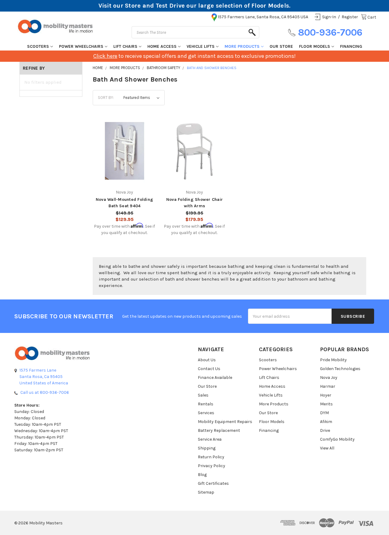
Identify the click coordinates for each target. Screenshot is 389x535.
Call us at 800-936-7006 (44, 392)
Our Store (281, 46)
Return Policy (211, 457)
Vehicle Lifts (201, 46)
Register (350, 16)
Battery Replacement (219, 430)
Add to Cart (124, 160)
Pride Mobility (333, 359)
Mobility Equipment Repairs (225, 421)
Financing (351, 46)
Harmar (327, 386)
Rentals (205, 404)
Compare (122, 148)
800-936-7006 (330, 32)
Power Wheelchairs (81, 46)
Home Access (162, 46)
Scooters (38, 46)
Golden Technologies (340, 368)
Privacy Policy (211, 465)
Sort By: (106, 97)
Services (206, 412)
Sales (203, 395)
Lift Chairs (125, 46)
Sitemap (206, 492)
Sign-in (329, 16)
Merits (326, 404)
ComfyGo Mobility (337, 439)
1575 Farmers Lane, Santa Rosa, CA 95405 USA (263, 16)
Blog (202, 474)
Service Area (210, 439)
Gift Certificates (213, 483)
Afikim (326, 421)
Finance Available (215, 377)
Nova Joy (328, 377)
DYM (324, 412)
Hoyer (325, 395)
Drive (325, 430)
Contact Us (209, 368)
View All (327, 448)
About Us (207, 359)
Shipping (206, 448)
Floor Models (314, 46)
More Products (242, 46)
